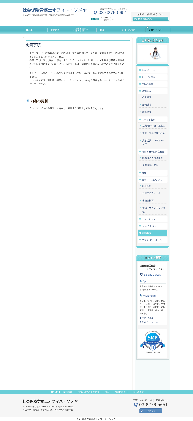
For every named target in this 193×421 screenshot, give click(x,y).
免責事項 (146, 233)
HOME (29, 30)
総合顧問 (146, 97)
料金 (102, 30)
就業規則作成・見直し (153, 125)
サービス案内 (148, 77)
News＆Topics (149, 226)
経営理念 (146, 185)
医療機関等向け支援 (152, 157)
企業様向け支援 (150, 165)
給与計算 (146, 104)
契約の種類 (147, 84)
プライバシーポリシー (153, 240)
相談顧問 (146, 112)
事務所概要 (130, 30)
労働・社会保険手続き (153, 133)
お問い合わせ (155, 30)
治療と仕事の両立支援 (81, 30)
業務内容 (55, 30)
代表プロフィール (151, 193)
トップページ (148, 70)
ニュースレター (150, 219)
